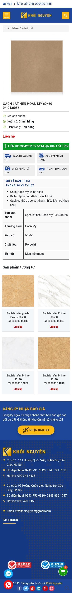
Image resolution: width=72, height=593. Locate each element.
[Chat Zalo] (8, 573)
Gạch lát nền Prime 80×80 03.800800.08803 (54, 317)
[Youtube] (32, 588)
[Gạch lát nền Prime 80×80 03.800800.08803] (54, 291)
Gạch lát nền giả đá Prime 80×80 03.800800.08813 (18, 317)
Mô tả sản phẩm (18, 181)
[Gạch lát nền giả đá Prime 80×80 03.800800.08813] (18, 291)
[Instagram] (51, 588)
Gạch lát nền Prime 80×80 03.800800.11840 (54, 379)
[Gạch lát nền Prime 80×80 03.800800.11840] (54, 353)
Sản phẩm (12, 28)
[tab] (36, 181)
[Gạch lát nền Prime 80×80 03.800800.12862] (18, 353)
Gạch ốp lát (26, 28)
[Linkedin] (39, 588)
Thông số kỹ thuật (20, 185)
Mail (9, 4)
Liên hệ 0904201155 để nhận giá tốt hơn (37, 146)
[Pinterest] (45, 588)
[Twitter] (26, 588)
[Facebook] (19, 588)
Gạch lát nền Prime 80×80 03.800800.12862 (18, 379)
